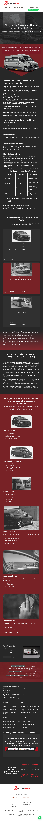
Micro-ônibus (21, 310)
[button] (39, 817)
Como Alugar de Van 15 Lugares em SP (25, 766)
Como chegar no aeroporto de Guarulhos (35, 766)
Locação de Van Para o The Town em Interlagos (35, 775)
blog (14, 773)
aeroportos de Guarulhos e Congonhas (30, 406)
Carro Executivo (21, 243)
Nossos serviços (26, 797)
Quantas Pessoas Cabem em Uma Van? (25, 775)
